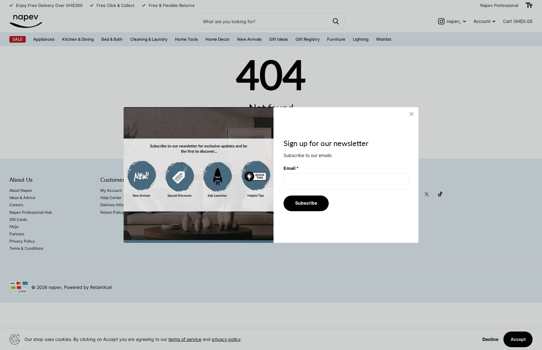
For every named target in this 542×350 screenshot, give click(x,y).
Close (411, 114)
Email (291, 168)
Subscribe (306, 203)
